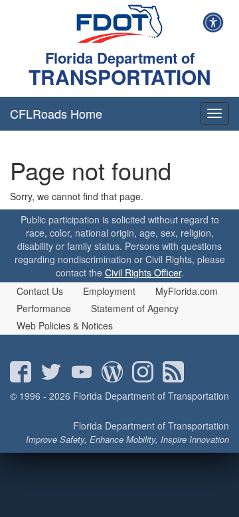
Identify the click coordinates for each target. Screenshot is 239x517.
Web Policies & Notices (65, 325)
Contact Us (40, 291)
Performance (44, 308)
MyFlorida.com (186, 291)
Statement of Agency (135, 308)
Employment (109, 291)
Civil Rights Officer (143, 272)
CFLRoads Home (56, 113)
